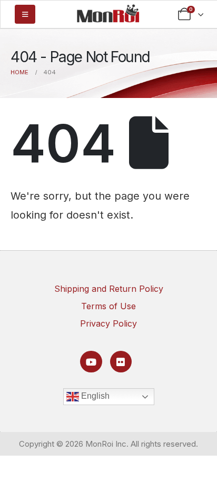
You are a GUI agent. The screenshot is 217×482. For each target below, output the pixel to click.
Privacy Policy (108, 323)
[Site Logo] (108, 13)
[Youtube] (91, 361)
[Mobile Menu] (25, 14)
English (94, 395)
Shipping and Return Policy (108, 288)
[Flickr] (121, 361)
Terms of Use (108, 306)
